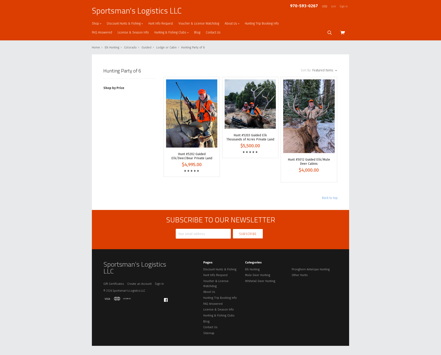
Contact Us (213, 32)
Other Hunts (300, 275)
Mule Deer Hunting (257, 275)
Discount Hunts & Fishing (124, 23)
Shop (96, 23)
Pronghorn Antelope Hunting (311, 269)
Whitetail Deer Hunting (260, 281)
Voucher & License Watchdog (198, 23)
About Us (231, 23)
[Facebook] (166, 300)
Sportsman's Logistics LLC (137, 10)
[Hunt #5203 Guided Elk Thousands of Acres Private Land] (250, 104)
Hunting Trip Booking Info (262, 23)
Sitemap (208, 333)
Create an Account (139, 283)
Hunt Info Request (160, 23)
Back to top (330, 198)
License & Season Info (133, 32)
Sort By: (306, 70)
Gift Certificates (113, 283)
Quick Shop (191, 130)
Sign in (343, 6)
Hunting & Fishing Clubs (170, 32)
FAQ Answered (102, 32)
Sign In (159, 283)
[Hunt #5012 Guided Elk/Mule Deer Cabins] (309, 116)
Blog (197, 32)
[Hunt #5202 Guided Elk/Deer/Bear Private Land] (192, 113)
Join (333, 6)
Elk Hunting (252, 269)
